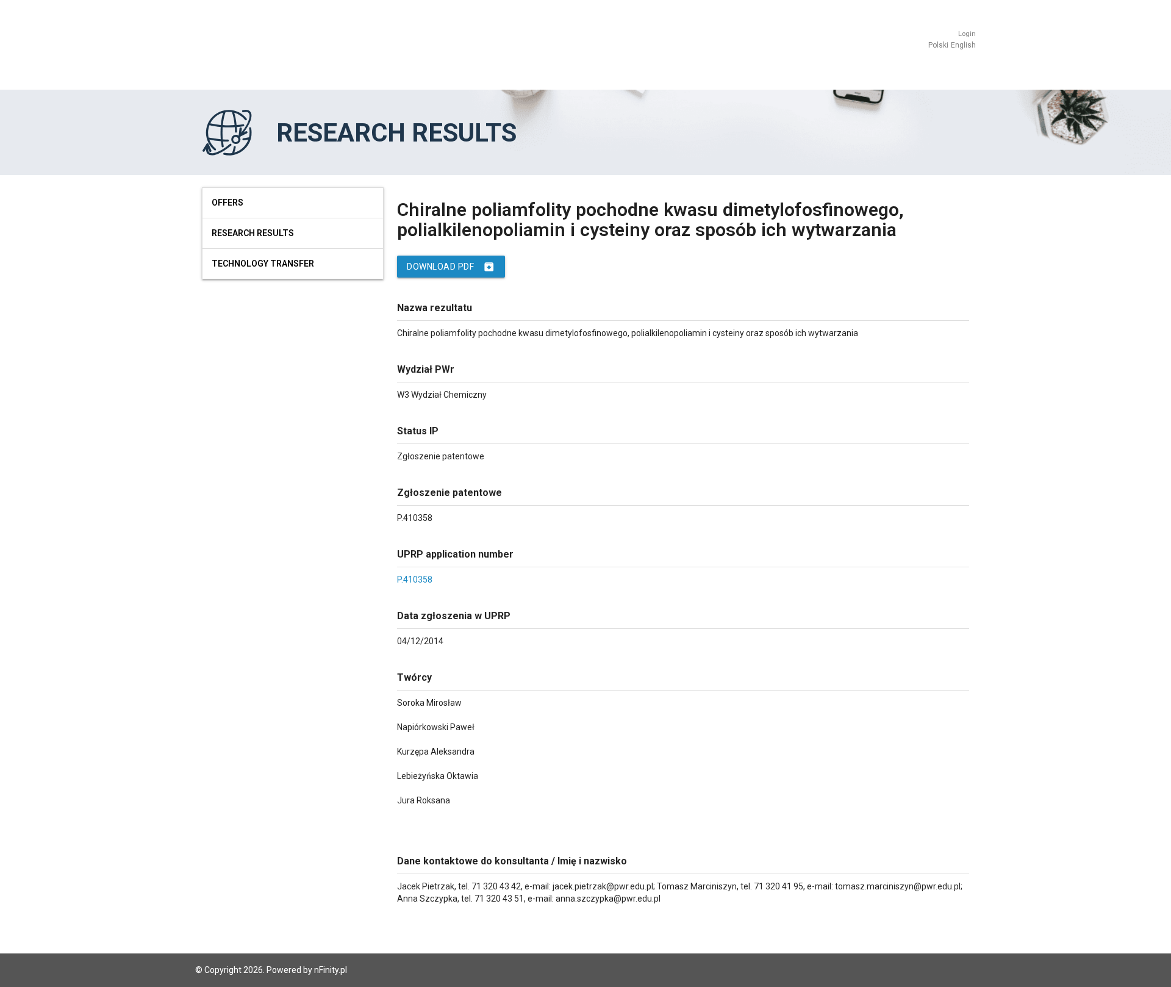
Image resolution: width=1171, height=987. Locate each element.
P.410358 (414, 579)
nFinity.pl (330, 970)
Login (967, 34)
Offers (227, 202)
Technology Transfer (263, 263)
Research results (253, 233)
